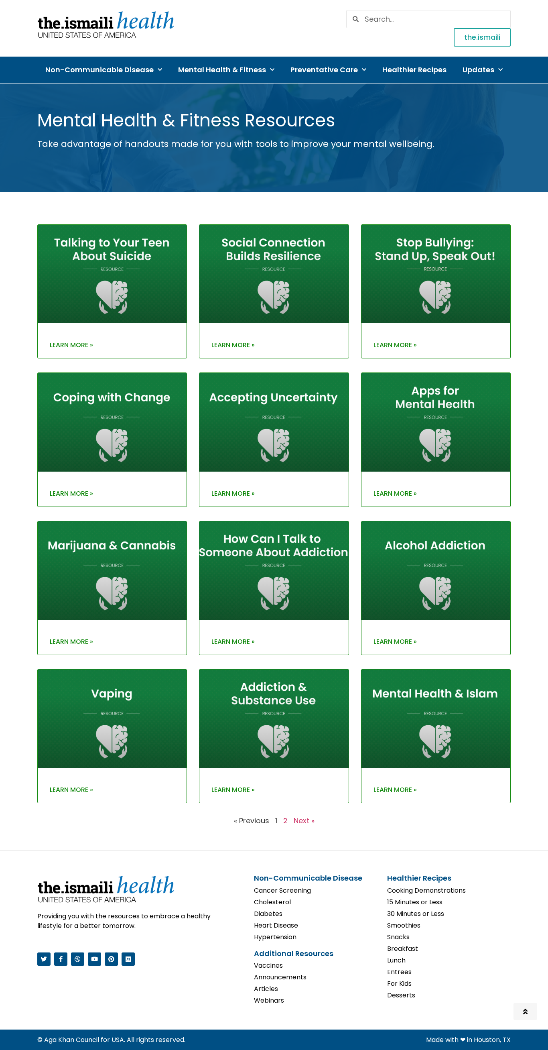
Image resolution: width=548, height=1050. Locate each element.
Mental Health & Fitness (222, 70)
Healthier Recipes (414, 70)
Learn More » (71, 345)
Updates (478, 70)
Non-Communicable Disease (99, 70)
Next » (304, 821)
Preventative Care (324, 70)
